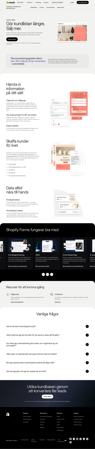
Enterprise (45, 2)
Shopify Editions (27, 419)
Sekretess (42, 439)
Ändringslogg (60, 430)
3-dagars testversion (35, 43)
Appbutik (42, 422)
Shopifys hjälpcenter (79, 416)
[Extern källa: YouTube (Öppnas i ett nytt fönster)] (77, 439)
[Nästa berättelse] (51, 274)
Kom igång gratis (82, 2)
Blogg (58, 416)
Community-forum (78, 419)
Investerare (26, 422)
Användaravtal (24, 439)
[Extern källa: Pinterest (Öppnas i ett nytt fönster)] (70, 442)
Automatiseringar (50, 7)
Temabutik (42, 419)
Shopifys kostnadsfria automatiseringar (23, 154)
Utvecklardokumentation (46, 416)
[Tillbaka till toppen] (7, 414)
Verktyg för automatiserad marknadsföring (13, 7)
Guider (58, 422)
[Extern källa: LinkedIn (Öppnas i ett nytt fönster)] (87, 439)
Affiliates (42, 427)
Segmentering (60, 7)
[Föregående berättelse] (43, 274)
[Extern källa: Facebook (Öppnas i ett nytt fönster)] (70, 439)
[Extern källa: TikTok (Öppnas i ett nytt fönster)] (84, 439)
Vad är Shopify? (27, 416)
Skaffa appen (12, 39)
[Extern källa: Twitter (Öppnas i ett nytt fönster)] (74, 439)
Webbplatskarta (51, 439)
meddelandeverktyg (12, 156)
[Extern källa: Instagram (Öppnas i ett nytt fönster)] (80, 439)
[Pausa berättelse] (47, 274)
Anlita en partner (78, 422)
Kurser (58, 424)
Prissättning (38, 2)
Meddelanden (33, 7)
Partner (42, 424)
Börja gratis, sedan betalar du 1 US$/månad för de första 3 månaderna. (54, 401)
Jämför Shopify (61, 419)
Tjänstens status (78, 424)
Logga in (72, 2)
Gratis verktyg (60, 427)
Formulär (42, 7)
